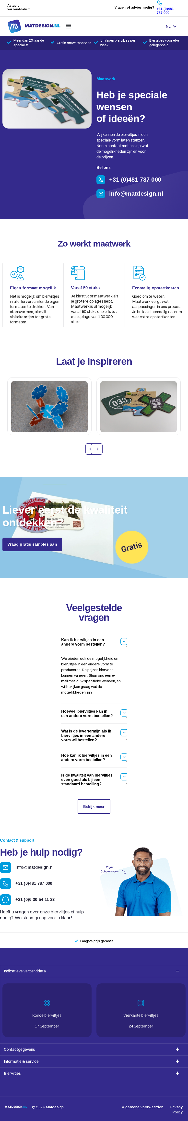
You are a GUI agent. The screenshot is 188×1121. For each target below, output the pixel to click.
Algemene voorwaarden (142, 1107)
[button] (68, 26)
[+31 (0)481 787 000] (160, 3)
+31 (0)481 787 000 (165, 11)
